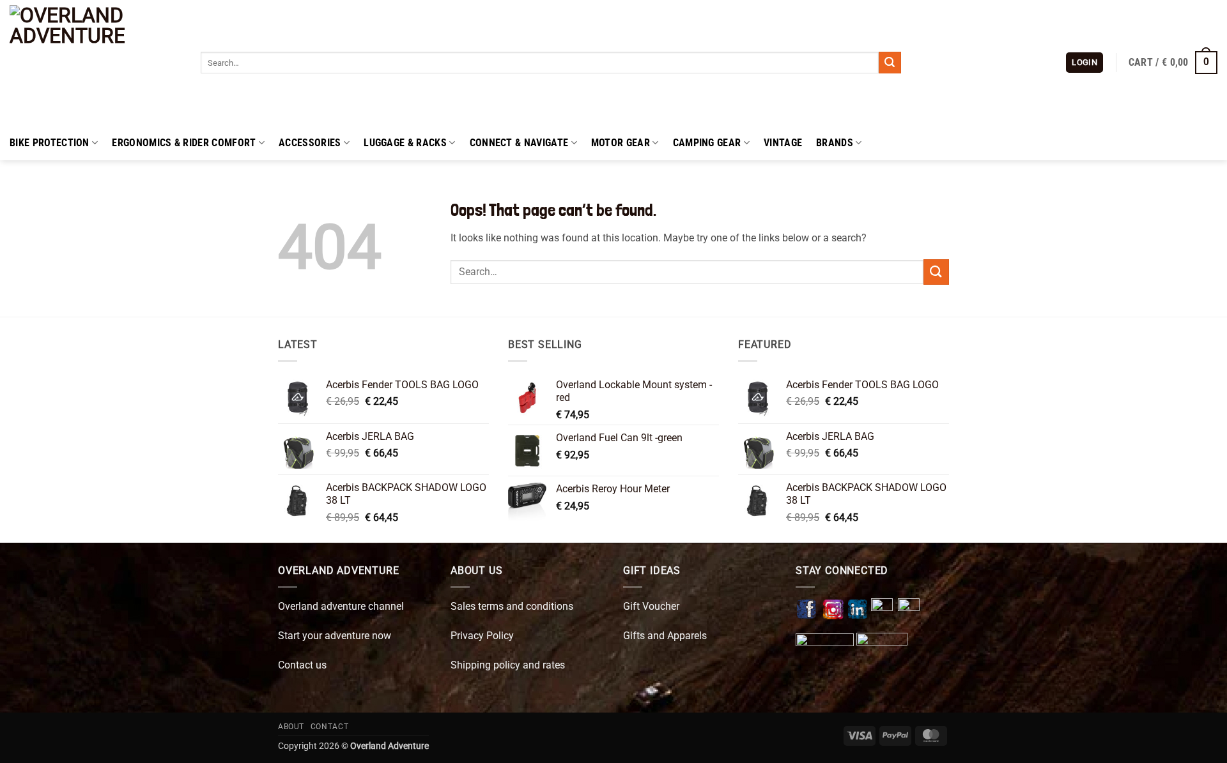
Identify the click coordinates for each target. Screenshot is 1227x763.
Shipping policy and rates (508, 665)
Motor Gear (620, 143)
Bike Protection (49, 143)
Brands (834, 143)
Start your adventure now (334, 636)
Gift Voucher (651, 606)
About (291, 726)
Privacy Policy (482, 636)
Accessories (310, 143)
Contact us (302, 665)
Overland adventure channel (341, 606)
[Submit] (889, 62)
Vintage (783, 143)
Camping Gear (707, 143)
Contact (329, 726)
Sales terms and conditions (512, 606)
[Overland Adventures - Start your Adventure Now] (95, 62)
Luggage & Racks (405, 143)
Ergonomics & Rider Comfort (184, 143)
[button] (1084, 62)
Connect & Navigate (519, 143)
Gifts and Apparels (665, 636)
